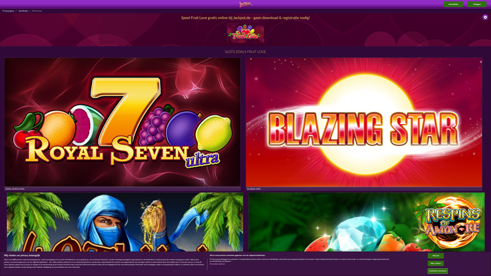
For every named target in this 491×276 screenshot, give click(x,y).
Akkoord (436, 256)
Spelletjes (23, 11)
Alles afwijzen (436, 263)
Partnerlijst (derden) (217, 264)
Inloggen (477, 4)
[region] (245, 263)
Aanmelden (453, 4)
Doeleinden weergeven (438, 271)
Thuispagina (8, 11)
